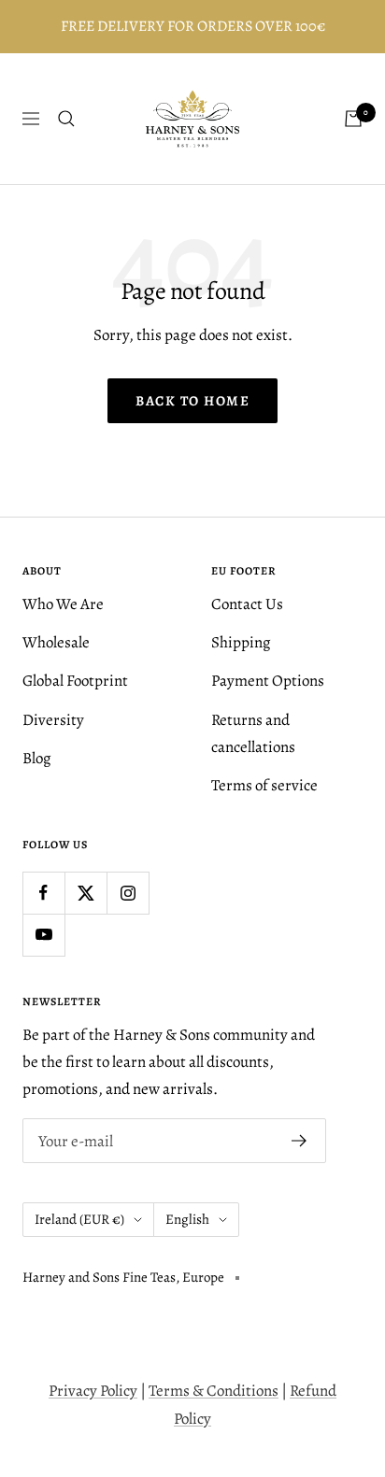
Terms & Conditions (213, 1390)
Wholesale (56, 642)
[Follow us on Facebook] (43, 893)
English (187, 1219)
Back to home (192, 400)
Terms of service (264, 785)
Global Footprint (75, 680)
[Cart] (353, 118)
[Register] (299, 1140)
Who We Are (63, 604)
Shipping (241, 642)
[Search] (66, 118)
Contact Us (247, 604)
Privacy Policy (93, 1390)
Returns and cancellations (253, 733)
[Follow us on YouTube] (43, 935)
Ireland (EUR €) (79, 1219)
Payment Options (267, 680)
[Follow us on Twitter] (85, 893)
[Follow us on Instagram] (128, 893)
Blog (36, 758)
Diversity (53, 720)
